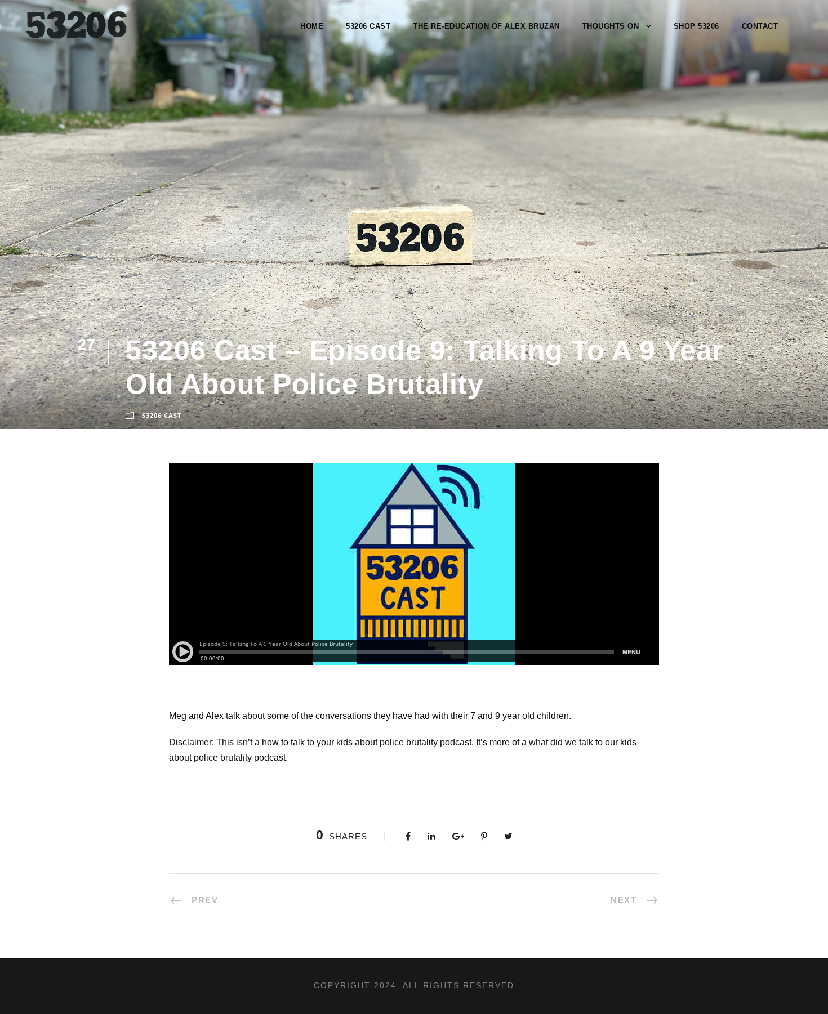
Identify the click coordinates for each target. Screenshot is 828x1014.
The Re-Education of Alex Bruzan (486, 26)
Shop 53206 (696, 26)
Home (311, 26)
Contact (760, 26)
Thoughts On (610, 26)
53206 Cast (368, 26)
